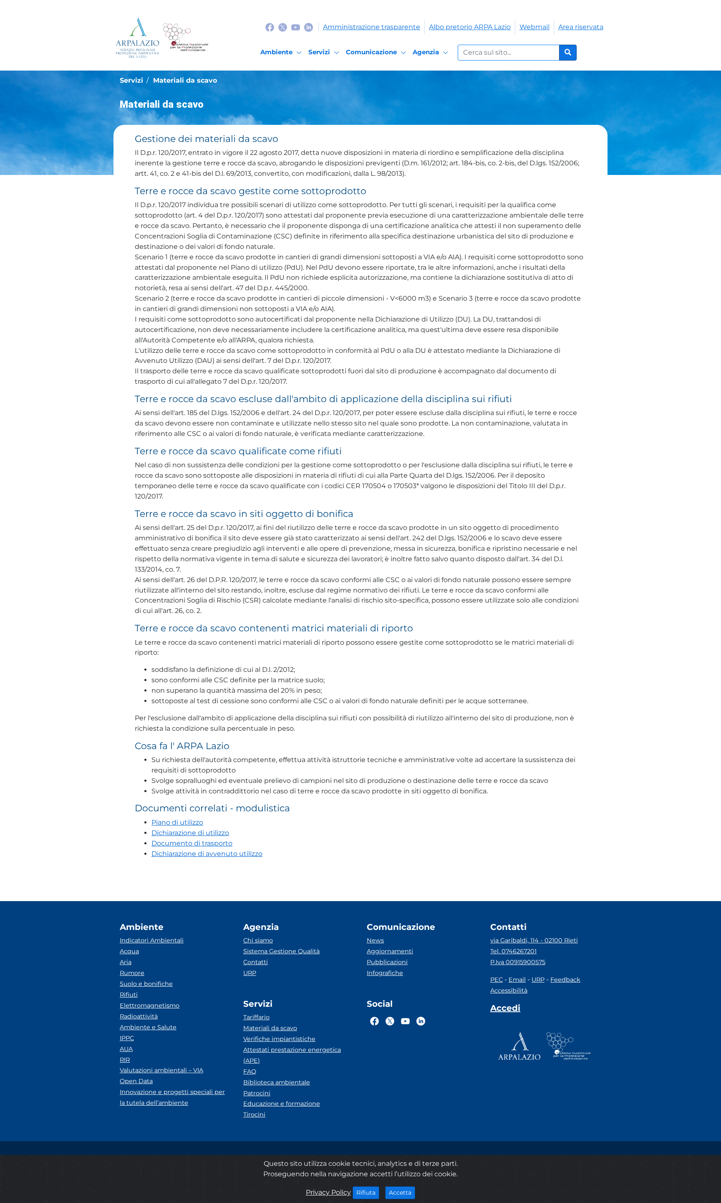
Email (517, 979)
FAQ (249, 1071)
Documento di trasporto (191, 843)
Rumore (132, 973)
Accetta (402, 1192)
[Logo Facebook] (269, 27)
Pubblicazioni (387, 962)
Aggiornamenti (390, 951)
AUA (126, 1049)
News (375, 940)
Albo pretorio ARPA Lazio (470, 27)
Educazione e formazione (281, 1103)
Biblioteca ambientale (276, 1082)
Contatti (255, 962)
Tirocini (254, 1114)
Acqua (129, 951)
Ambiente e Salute (148, 1027)
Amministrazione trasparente (371, 27)
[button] (360, 156)
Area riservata (580, 27)
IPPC (127, 1038)
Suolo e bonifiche (146, 984)
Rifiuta (367, 1192)
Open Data (136, 1081)
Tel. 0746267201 (513, 951)
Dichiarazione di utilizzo (190, 833)
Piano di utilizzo (177, 822)
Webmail (534, 27)
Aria (125, 962)
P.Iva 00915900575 (517, 962)
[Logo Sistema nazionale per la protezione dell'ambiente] (185, 37)
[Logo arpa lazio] (137, 37)
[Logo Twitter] (282, 27)
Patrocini (256, 1093)
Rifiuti (129, 994)
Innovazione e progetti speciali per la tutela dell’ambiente (172, 1097)
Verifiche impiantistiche (279, 1039)
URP (249, 973)
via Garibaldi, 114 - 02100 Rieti (534, 940)
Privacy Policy (328, 1192)
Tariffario (256, 1017)
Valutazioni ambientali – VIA (161, 1070)
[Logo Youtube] (295, 27)
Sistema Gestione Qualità (281, 951)
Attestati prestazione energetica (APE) (292, 1055)
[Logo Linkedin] (308, 27)
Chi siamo (258, 940)
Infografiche (385, 973)
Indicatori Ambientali (152, 940)
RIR (125, 1060)
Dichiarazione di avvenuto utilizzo (206, 854)
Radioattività (139, 1016)
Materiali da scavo (270, 1028)
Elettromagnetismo (149, 1005)
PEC (496, 979)
